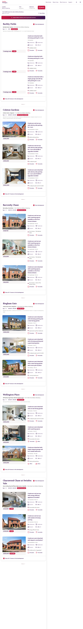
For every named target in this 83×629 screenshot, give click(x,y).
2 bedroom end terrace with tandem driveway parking (34, 517)
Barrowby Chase (11, 205)
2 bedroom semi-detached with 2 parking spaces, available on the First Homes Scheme (35, 269)
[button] (22, 7)
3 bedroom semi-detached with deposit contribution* (35, 539)
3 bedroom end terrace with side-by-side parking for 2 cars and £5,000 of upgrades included (35, 148)
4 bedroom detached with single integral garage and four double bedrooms (35, 449)
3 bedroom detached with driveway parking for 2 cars (35, 37)
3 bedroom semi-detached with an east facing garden (35, 407)
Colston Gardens (11, 110)
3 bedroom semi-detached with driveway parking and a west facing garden (35, 318)
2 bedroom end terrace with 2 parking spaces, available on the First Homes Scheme (34, 218)
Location (4, 6)
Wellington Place (11, 394)
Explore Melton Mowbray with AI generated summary (24, 17)
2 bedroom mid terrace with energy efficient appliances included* (34, 495)
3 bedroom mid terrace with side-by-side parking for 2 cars (35, 125)
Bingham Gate (10, 303)
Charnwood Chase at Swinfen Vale (17, 482)
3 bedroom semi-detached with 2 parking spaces (35, 428)
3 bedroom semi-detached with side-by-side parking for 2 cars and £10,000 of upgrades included (35, 172)
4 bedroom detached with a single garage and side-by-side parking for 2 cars (35, 78)
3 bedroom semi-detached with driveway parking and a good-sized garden (35, 341)
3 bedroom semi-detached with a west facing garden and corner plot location (35, 363)
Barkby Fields (9, 24)
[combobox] (9, 7)
